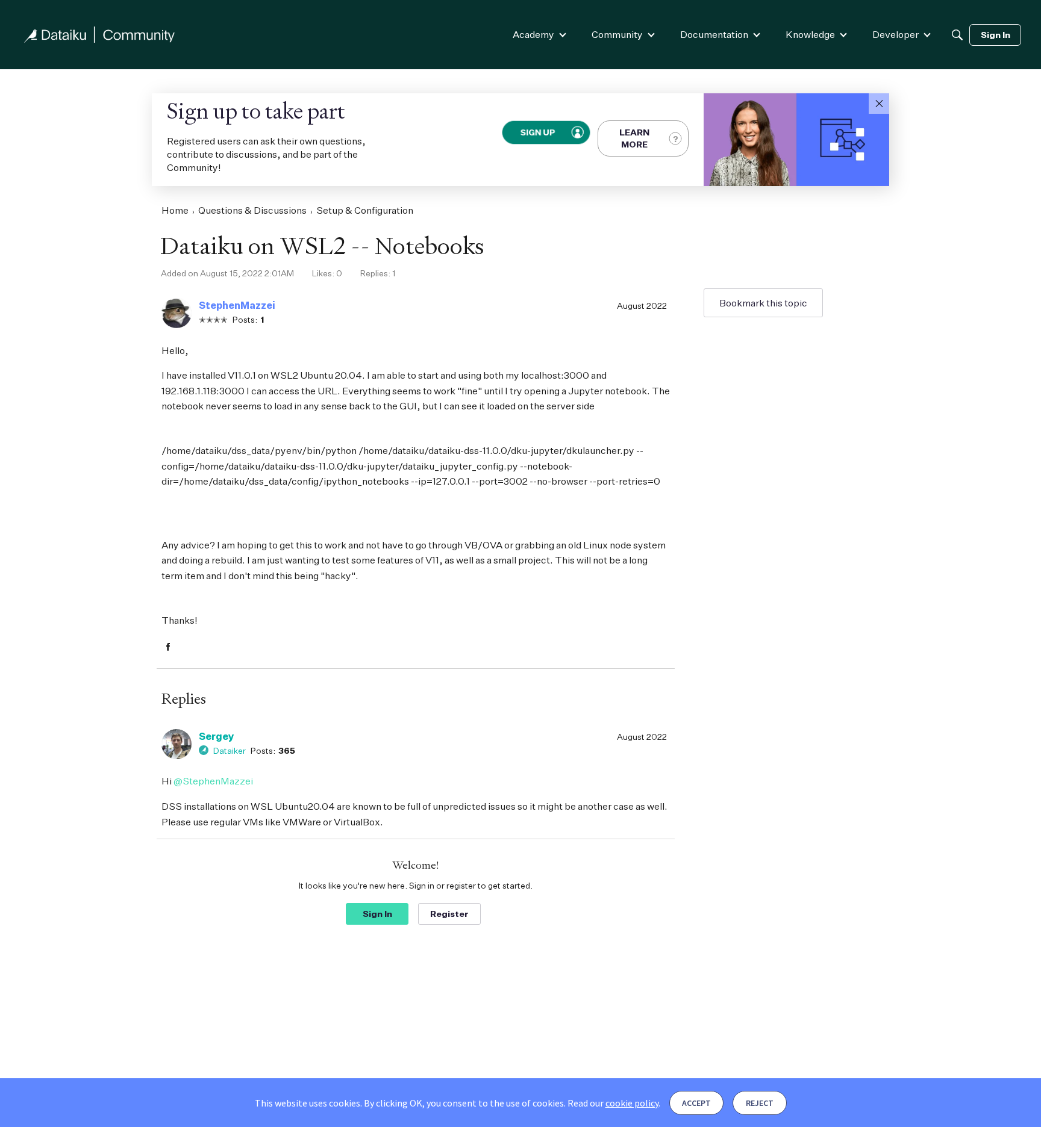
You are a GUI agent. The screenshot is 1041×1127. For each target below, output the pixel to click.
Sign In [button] (377, 913)
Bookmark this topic (763, 303)
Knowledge (810, 34)
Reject (760, 1103)
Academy (533, 34)
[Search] (957, 35)
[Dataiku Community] (99, 34)
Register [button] (449, 913)
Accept (696, 1103)
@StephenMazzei (213, 781)
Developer (895, 34)
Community (617, 34)
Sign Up (538, 132)
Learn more (634, 138)
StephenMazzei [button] (237, 305)
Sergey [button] (216, 736)
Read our (612, 1103)
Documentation (714, 34)
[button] (879, 103)
